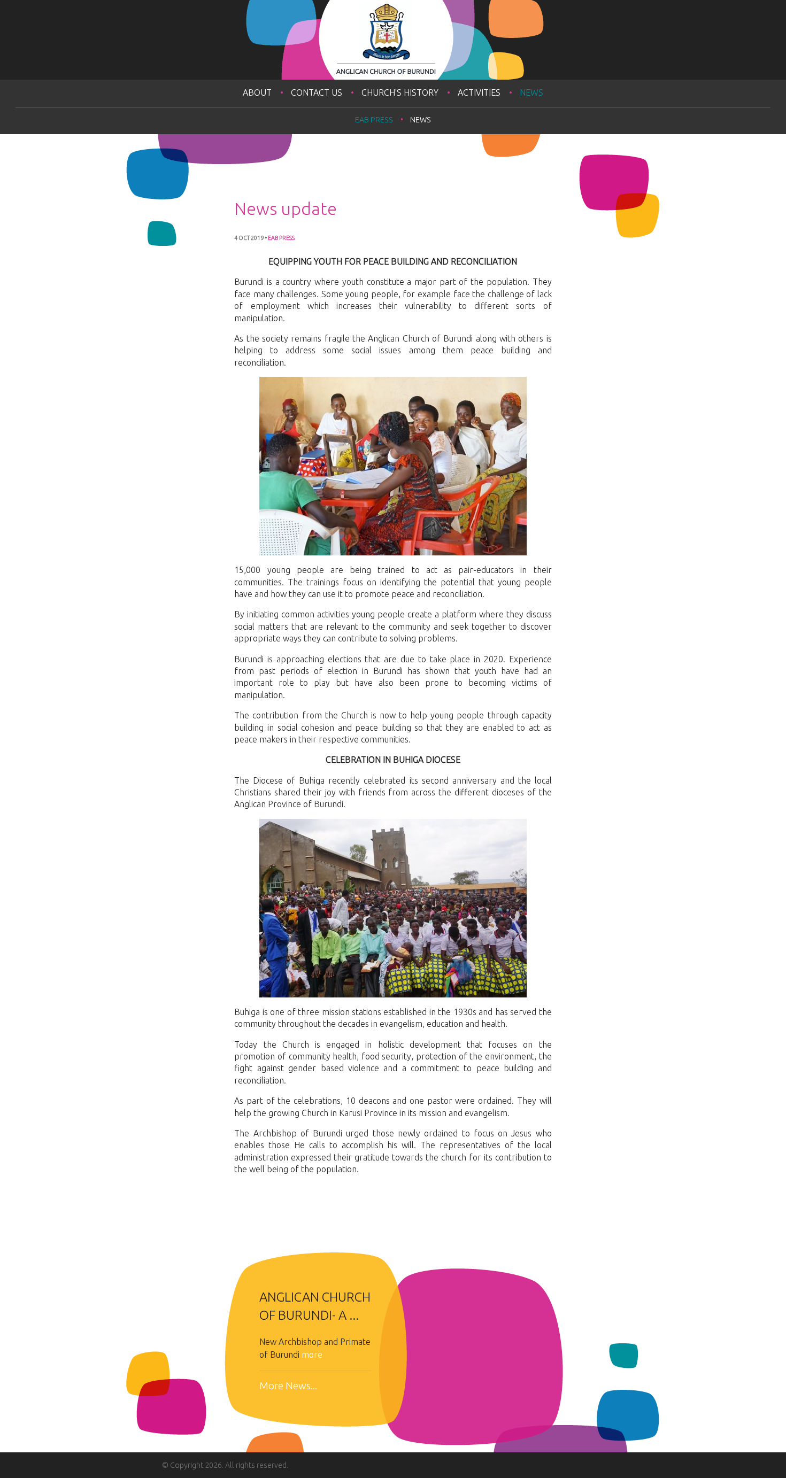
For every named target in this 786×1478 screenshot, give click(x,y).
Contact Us (316, 92)
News (531, 92)
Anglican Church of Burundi (393, 40)
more (312, 1354)
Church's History (399, 92)
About (257, 92)
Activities (479, 92)
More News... (288, 1385)
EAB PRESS (374, 119)
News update (285, 208)
